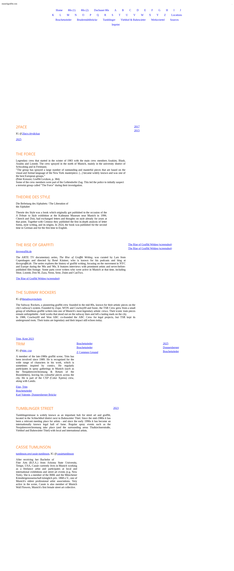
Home (59, 10)
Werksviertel (158, 19)
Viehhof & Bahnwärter (133, 19)
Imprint (116, 24)
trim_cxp (27, 350)
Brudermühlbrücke (87, 19)
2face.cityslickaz (31, 133)
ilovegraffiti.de (24, 251)
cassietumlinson (65, 453)
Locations (176, 15)
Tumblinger (109, 19)
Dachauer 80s (101, 10)
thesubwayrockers (32, 299)
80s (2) (85, 10)
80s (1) (72, 10)
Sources (174, 19)
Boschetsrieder (63, 19)
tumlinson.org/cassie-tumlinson (32, 453)
